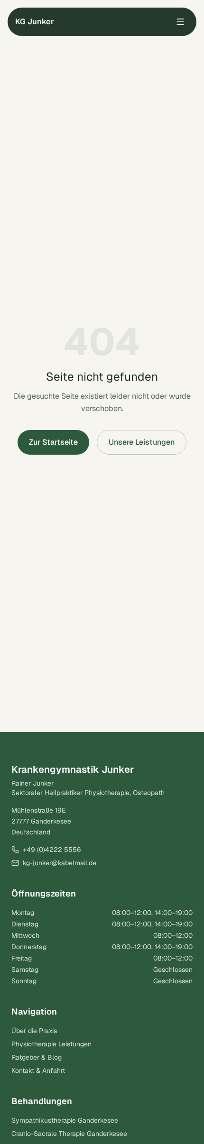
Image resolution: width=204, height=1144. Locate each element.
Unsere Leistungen (142, 442)
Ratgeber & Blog (36, 1057)
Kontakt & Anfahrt (38, 1070)
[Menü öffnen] (180, 21)
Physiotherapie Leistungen (51, 1044)
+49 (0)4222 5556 (52, 849)
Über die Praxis (34, 1030)
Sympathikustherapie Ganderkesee (64, 1120)
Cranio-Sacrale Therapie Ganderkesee (69, 1133)
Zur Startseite (53, 442)
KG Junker (34, 22)
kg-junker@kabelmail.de (59, 863)
